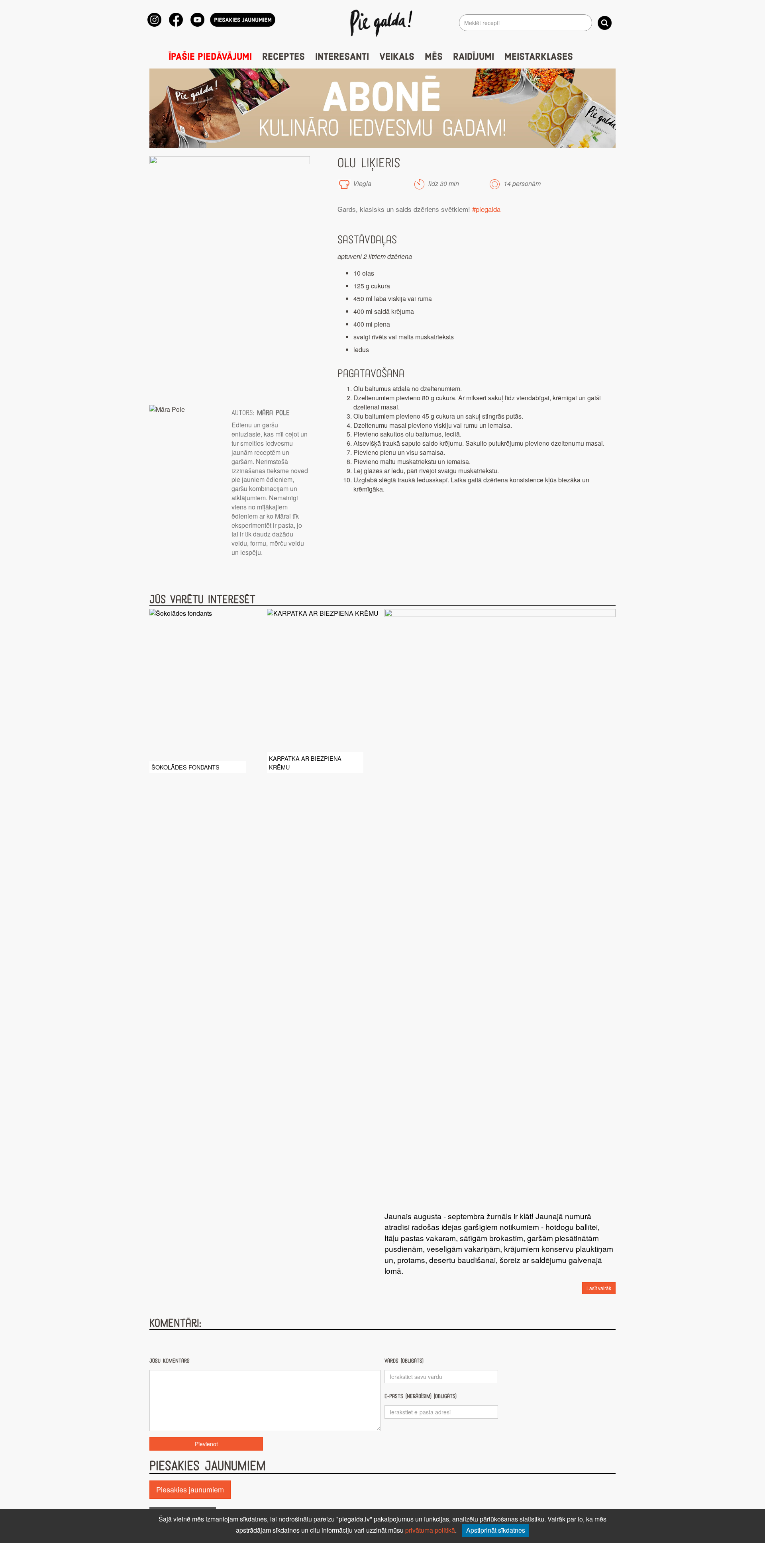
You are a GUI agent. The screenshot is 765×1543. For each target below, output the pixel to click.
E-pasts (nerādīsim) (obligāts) (420, 1396)
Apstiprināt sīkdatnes (495, 1530)
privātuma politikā (430, 1530)
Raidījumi (473, 57)
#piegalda (486, 209)
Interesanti (342, 57)
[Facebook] (176, 20)
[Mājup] (383, 22)
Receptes (283, 57)
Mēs (434, 57)
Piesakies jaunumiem (190, 1489)
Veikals (396, 57)
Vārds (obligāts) (404, 1361)
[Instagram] (154, 20)
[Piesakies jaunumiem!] (242, 20)
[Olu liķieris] (229, 276)
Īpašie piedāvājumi (210, 57)
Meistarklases (538, 57)
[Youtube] (197, 20)
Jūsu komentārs (169, 1361)
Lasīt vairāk (598, 1288)
